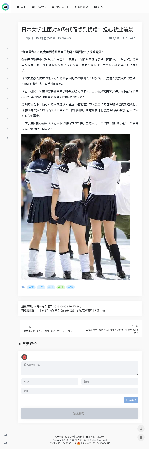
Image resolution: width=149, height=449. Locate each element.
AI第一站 (66, 38)
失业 (54, 110)
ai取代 (41, 287)
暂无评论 (29, 344)
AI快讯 (29, 38)
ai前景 (31, 287)
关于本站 (59, 436)
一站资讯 (39, 6)
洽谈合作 (69, 436)
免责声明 (101, 436)
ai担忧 (70, 287)
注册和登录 (6, 436)
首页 (21, 6)
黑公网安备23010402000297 (95, 443)
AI (35, 52)
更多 (98, 6)
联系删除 (80, 436)
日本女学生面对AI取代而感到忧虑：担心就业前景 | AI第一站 (71, 310)
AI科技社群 (60, 6)
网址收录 (6, 445)
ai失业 (50, 287)
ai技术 (60, 287)
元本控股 (90, 436)
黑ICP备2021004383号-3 (63, 443)
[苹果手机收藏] (141, 428)
